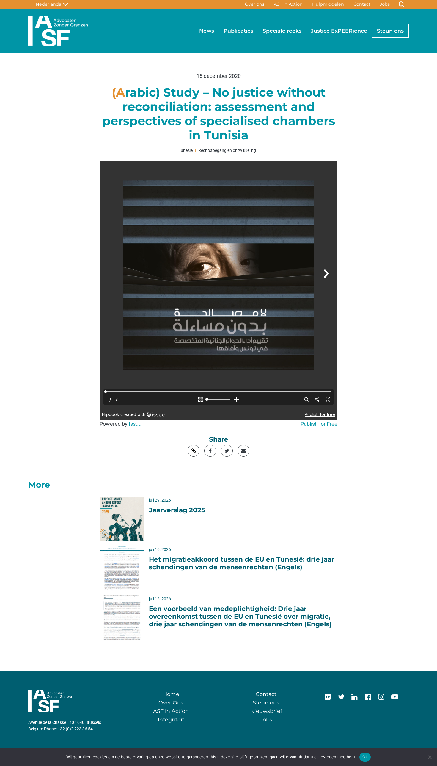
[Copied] (193, 451)
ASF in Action (288, 4)
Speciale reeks (282, 31)
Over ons (254, 4)
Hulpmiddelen (328, 4)
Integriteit (171, 719)
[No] (430, 757)
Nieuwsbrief (266, 711)
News (206, 31)
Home (171, 694)
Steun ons (390, 31)
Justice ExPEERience (339, 31)
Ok (365, 756)
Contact (361, 4)
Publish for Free (319, 424)
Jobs (385, 4)
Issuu (135, 424)
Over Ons (170, 702)
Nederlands (49, 4)
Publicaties (238, 31)
